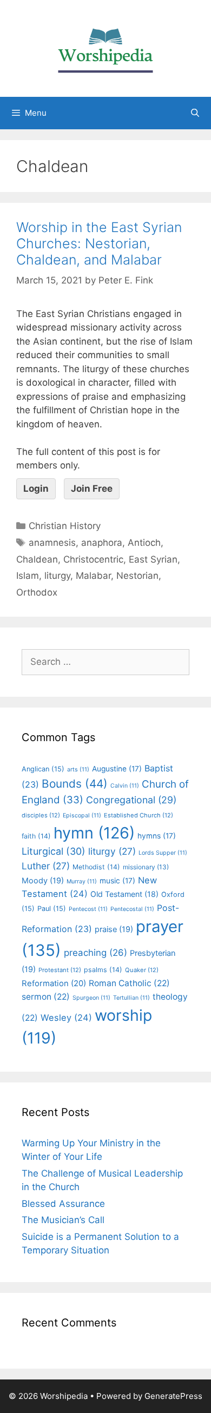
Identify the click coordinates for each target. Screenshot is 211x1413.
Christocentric (93, 559)
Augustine (117, 768)
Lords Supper (163, 852)
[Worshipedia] (105, 47)
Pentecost (88, 909)
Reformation (54, 983)
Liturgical (53, 851)
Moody (43, 881)
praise (114, 929)
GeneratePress (173, 1396)
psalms (103, 970)
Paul (51, 908)
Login (36, 488)
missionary (146, 867)
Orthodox (36, 592)
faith (36, 836)
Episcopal (82, 815)
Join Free (92, 488)
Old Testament (124, 894)
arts (78, 769)
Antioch (144, 542)
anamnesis (52, 542)
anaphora (101, 542)
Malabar (93, 575)
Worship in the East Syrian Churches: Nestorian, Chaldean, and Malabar (99, 243)
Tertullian (131, 997)
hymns (156, 835)
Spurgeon (91, 997)
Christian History (65, 525)
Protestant (59, 970)
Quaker (142, 970)
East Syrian (153, 559)
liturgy (57, 575)
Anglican (43, 769)
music (117, 880)
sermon (46, 997)
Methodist (96, 867)
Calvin (124, 785)
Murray (82, 881)
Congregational (131, 799)
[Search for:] (105, 661)
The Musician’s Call (63, 1219)
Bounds (75, 783)
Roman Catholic (129, 983)
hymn (94, 832)
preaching (95, 952)
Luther (46, 865)
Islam (27, 575)
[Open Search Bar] (195, 113)
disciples (41, 815)
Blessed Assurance (63, 1203)
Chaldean (37, 559)
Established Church (138, 815)
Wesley (66, 1017)
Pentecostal (132, 909)
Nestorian (137, 575)
